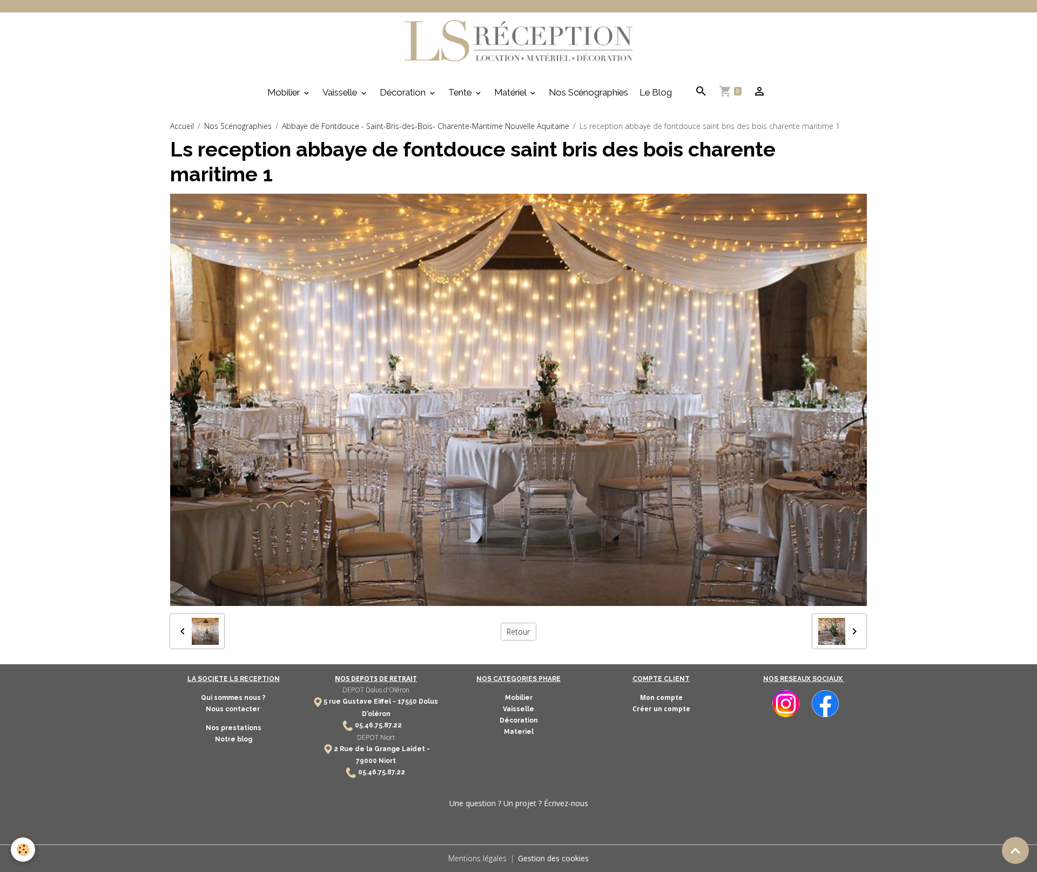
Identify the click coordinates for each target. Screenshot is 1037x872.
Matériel (511, 92)
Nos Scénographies (588, 92)
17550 (407, 701)
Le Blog (655, 92)
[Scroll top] (1015, 850)
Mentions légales (477, 858)
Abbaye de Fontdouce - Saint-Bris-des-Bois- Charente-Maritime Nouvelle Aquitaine (425, 126)
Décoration (404, 92)
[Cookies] (23, 849)
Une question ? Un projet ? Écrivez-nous (518, 803)
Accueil (182, 126)
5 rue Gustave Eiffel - (361, 701)
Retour (518, 631)
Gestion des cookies (553, 858)
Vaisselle (340, 92)
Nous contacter (233, 709)
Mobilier (284, 92)
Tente (461, 92)
